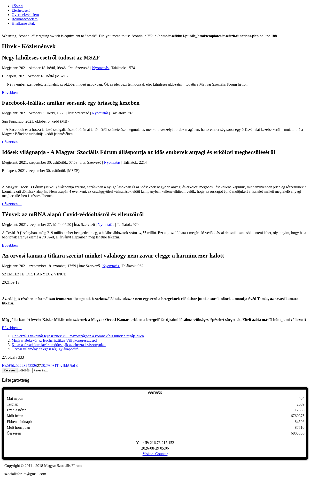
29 (47, 365)
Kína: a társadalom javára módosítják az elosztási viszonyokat (59, 345)
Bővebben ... (12, 92)
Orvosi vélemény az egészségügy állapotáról (45, 349)
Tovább (62, 365)
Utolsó (73, 365)
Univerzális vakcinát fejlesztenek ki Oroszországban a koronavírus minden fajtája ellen (78, 336)
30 (51, 365)
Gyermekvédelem (25, 15)
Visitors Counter (155, 454)
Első (5, 365)
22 (20, 365)
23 (23, 365)
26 (35, 365)
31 (54, 365)
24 (27, 365)
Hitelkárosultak (23, 23)
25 (31, 365)
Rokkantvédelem (25, 19)
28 (43, 365)
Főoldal (17, 6)
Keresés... (24, 370)
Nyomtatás (100, 68)
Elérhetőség (21, 10)
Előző (13, 365)
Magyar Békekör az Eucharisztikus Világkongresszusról (54, 340)
